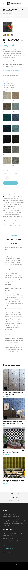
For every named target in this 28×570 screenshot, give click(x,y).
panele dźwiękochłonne (9, 214)
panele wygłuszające (16, 220)
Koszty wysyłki (6, 552)
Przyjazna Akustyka (7, 13)
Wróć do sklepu (14, 497)
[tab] (14, 235)
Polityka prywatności (8, 548)
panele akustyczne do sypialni (16, 206)
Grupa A (9, 83)
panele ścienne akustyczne (10, 218)
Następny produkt (14, 500)
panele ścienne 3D (16, 216)
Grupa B (9, 85)
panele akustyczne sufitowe (14, 212)
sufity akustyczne (18, 226)
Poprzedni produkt (14, 493)
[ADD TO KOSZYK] (5, 388)
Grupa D (9, 89)
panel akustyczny (11, 198)
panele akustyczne (19, 200)
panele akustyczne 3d (8, 202)
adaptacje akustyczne (12, 196)
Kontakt (5, 556)
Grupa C (9, 87)
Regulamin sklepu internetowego (10, 545)
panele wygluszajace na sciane (11, 222)
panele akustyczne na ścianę (10, 208)
